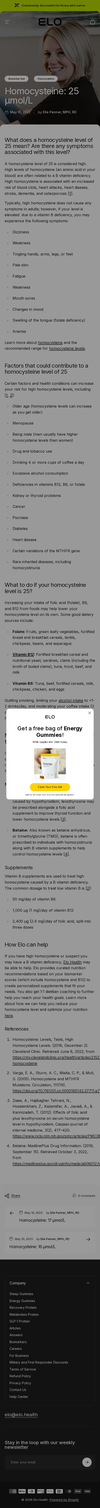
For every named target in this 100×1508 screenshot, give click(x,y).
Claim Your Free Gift (50, 787)
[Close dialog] (89, 713)
